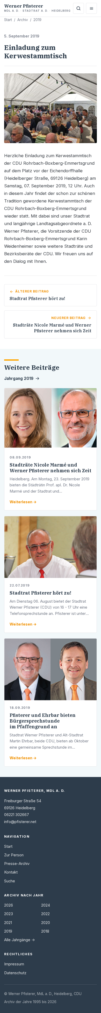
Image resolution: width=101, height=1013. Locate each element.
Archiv (22, 20)
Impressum (14, 964)
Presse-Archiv (17, 863)
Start (8, 20)
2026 (8, 905)
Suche (9, 881)
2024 (45, 905)
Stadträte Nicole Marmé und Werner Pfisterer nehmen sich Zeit (50, 468)
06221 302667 (16, 814)
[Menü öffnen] (91, 8)
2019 (37, 20)
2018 (45, 931)
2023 (8, 914)
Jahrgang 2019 (18, 378)
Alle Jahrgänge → (19, 940)
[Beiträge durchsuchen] (78, 8)
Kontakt (11, 872)
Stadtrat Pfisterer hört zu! (40, 593)
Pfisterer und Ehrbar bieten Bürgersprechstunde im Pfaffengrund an (43, 721)
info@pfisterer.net (20, 821)
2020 (45, 922)
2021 (8, 922)
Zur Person (14, 855)
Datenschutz (15, 973)
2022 (45, 914)
